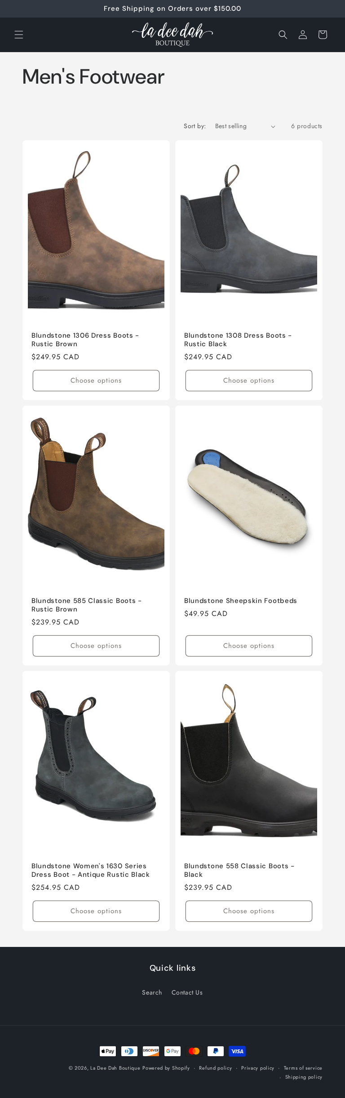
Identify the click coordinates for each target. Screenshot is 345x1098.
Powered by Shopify (166, 1067)
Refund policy (215, 1067)
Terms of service (303, 1067)
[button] (19, 35)
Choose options (96, 381)
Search (152, 992)
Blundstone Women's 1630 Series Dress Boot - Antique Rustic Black (90, 870)
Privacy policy (257, 1067)
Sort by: (195, 125)
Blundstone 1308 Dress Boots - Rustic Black (238, 339)
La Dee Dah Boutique (115, 1067)
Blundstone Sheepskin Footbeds (240, 601)
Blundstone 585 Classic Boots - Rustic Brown (86, 605)
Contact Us (187, 992)
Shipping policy (304, 1076)
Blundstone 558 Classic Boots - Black (239, 870)
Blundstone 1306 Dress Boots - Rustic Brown (85, 339)
